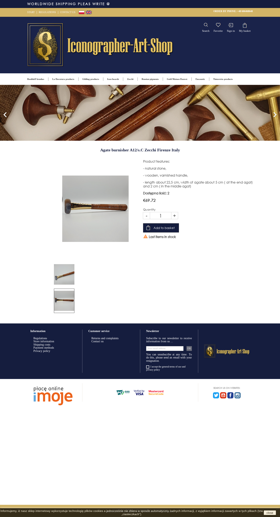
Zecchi (130, 79)
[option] (140, 113)
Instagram (237, 395)
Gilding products (90, 79)
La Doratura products (63, 79)
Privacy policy (41, 351)
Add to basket (164, 228)
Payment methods (43, 347)
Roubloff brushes (35, 79)
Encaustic (200, 79)
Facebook (230, 395)
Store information (43, 341)
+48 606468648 (245, 11)
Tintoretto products (223, 79)
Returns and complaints (104, 338)
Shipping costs (41, 344)
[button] (5, 113)
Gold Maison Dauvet (177, 79)
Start (31, 12)
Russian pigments (150, 79)
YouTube (223, 395)
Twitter (216, 395)
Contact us (67, 12)
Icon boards (113, 79)
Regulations (47, 12)
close (269, 512)
